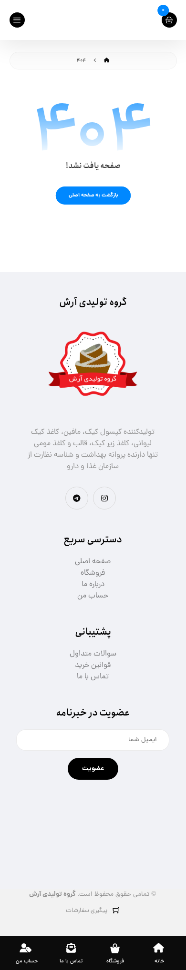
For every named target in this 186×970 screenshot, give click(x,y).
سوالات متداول (93, 654)
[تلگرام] (76, 498)
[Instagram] (104, 498)
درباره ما (93, 584)
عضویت (93, 769)
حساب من (92, 596)
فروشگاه (93, 573)
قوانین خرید (93, 665)
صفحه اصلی (93, 562)
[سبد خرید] (169, 20)
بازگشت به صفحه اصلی (93, 195)
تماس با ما (93, 677)
